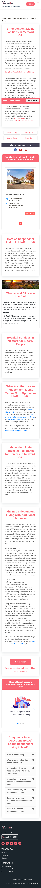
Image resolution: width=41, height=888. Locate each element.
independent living (19, 18)
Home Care (29, 138)
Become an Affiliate (7, 872)
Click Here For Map (22, 145)
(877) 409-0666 (10, 837)
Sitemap (4, 858)
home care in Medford (15, 419)
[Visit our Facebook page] (15, 843)
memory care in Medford (26, 417)
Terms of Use (27, 879)
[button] (34, 709)
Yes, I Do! (31, 100)
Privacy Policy (17, 879)
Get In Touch (20, 662)
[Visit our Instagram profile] (7, 843)
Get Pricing (30, 213)
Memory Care (29, 132)
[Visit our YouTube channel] (3, 843)
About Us (4, 852)
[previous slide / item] (7, 179)
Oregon (31, 18)
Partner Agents (6, 866)
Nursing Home (12, 138)
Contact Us (4, 855)
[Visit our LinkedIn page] (19, 843)
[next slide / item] (33, 179)
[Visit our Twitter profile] (11, 843)
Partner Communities (8, 869)
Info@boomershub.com (9, 833)
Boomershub (6, 18)
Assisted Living (11, 132)
